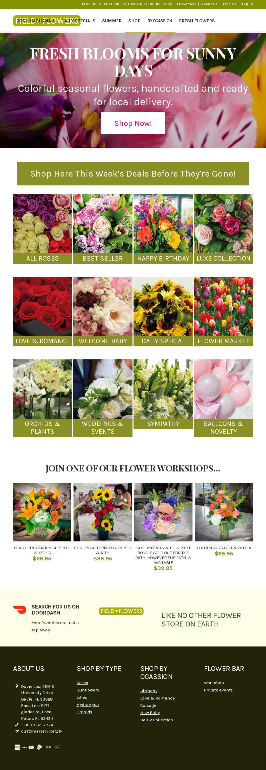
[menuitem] (186, 4)
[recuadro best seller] (102, 223)
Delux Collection (156, 719)
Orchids (84, 711)
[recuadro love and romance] (42, 306)
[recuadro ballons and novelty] (223, 389)
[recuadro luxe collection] (223, 223)
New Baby (150, 712)
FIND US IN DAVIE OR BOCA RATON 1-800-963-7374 (127, 4)
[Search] (53, 44)
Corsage (148, 705)
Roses (82, 682)
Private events (218, 690)
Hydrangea (88, 704)
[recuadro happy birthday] (163, 223)
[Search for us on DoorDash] (19, 609)
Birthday (148, 690)
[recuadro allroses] (42, 223)
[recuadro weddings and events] (102, 389)
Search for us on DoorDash (55, 610)
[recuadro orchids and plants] (42, 389)
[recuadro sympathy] (163, 389)
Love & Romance (157, 698)
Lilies (82, 697)
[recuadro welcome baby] (102, 306)
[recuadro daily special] (163, 306)
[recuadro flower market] (223, 306)
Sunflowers (88, 690)
